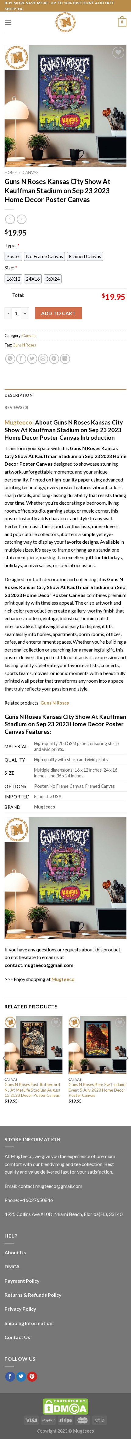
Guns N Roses (24, 345)
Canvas (31, 172)
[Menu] (8, 22)
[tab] (65, 395)
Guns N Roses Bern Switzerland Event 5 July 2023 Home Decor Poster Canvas (97, 1090)
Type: (12, 245)
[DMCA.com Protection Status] (65, 1406)
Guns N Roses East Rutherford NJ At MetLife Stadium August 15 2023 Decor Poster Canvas (33, 1090)
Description (19, 395)
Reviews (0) (16, 407)
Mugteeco (18, 422)
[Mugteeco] (65, 22)
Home (11, 172)
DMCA (12, 1266)
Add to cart (58, 313)
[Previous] (4, 1070)
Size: (11, 267)
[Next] (127, 1070)
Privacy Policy (20, 1309)
